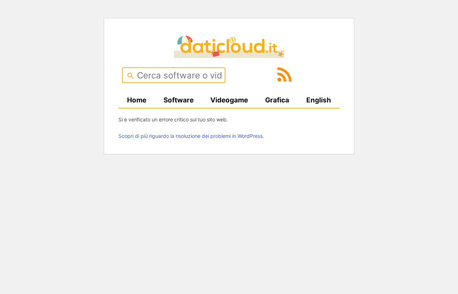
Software (179, 100)
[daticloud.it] (229, 55)
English (318, 100)
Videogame (229, 100)
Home (136, 100)
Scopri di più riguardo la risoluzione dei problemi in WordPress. (191, 136)
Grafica (277, 100)
